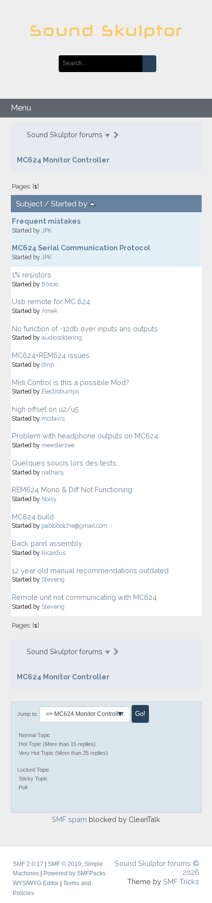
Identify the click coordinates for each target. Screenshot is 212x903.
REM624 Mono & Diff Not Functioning (72, 489)
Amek (49, 310)
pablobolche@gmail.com (74, 525)
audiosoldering (61, 337)
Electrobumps (60, 391)
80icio (49, 284)
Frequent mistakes (46, 221)
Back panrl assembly (47, 543)
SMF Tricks (181, 881)
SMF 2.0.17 (28, 864)
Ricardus (53, 552)
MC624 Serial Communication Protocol (81, 247)
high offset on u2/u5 (45, 409)
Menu (21, 108)
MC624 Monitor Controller (63, 160)
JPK (46, 230)
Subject (29, 203)
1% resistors (31, 275)
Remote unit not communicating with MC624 (84, 597)
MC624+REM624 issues (51, 355)
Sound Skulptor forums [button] (65, 134)
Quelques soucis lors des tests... (66, 463)
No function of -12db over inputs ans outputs (85, 328)
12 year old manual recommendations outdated (90, 570)
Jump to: (27, 714)
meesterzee (57, 445)
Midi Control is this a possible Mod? (70, 382)
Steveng (53, 579)
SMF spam (69, 819)
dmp (47, 364)
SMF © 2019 (64, 864)
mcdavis (53, 418)
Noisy (49, 499)
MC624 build (33, 516)
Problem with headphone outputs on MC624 (85, 436)
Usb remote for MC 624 (51, 301)
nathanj (52, 472)
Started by (70, 203)
